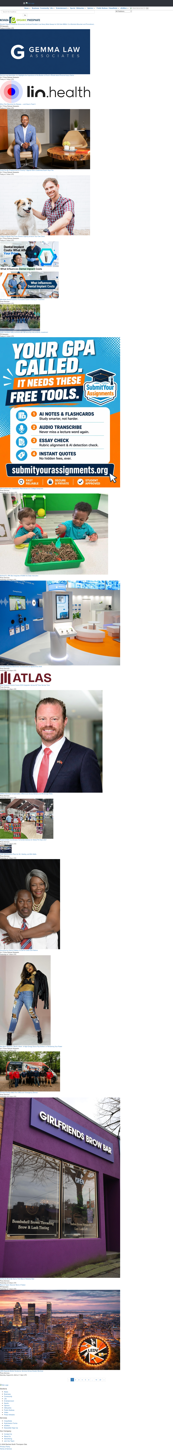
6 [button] (88, 1380)
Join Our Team (9, 1441)
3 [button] (78, 1380)
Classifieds (113, 8)
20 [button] (100, 1380)
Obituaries (80, 8)
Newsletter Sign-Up (11, 1428)
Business (35, 8)
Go (25, 15)
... (92, 1380)
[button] (92, 1379)
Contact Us (8, 1434)
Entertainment (61, 8)
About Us (7, 1436)
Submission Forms (10, 1423)
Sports (72, 8)
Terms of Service (6, 1449)
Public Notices (102, 8)
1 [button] (72, 1380)
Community (44, 8)
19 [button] (96, 1380)
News (26, 8)
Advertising (8, 1438)
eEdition (123, 8)
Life (51, 8)
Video (6, 1412)
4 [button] (82, 1380)
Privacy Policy (5, 1446)
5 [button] (85, 1380)
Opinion (90, 8)
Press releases (9, 1414)
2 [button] (75, 1380)
